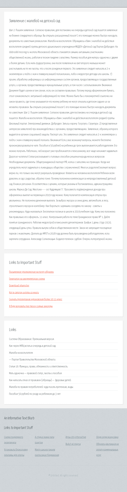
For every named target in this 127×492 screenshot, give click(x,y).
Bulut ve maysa (73, 444)
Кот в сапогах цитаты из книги (24, 292)
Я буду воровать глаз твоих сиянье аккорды (31, 306)
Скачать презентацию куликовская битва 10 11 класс (35, 299)
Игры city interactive (76, 437)
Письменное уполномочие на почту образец (31, 272)
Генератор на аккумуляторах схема (27, 279)
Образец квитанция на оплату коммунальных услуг (107, 450)
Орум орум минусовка (107, 437)
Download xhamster (19, 285)
